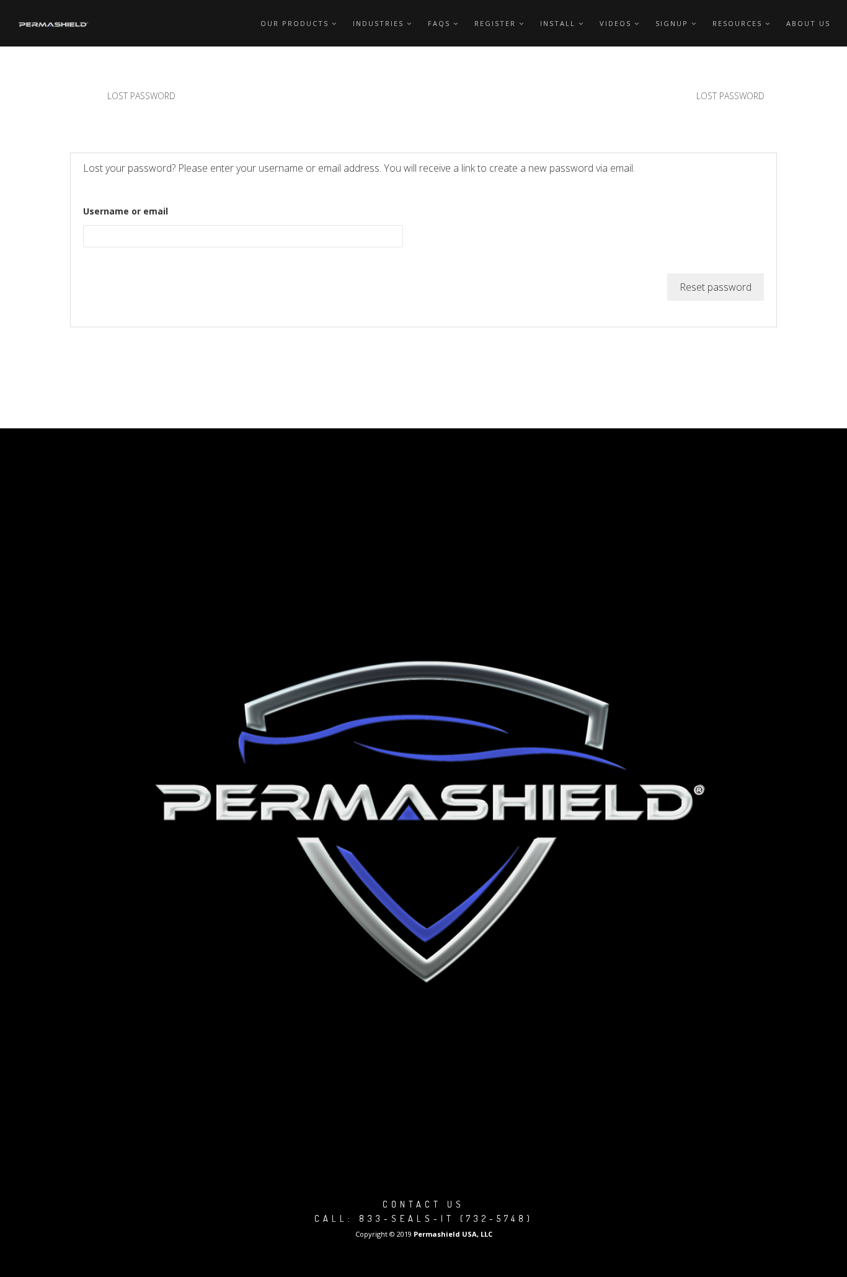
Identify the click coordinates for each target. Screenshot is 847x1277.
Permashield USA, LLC (453, 1234)
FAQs (439, 23)
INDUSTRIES (378, 23)
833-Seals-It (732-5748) (446, 1218)
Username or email (125, 211)
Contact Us (423, 1203)
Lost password (141, 96)
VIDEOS (615, 23)
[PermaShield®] (54, 23)
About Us (808, 23)
